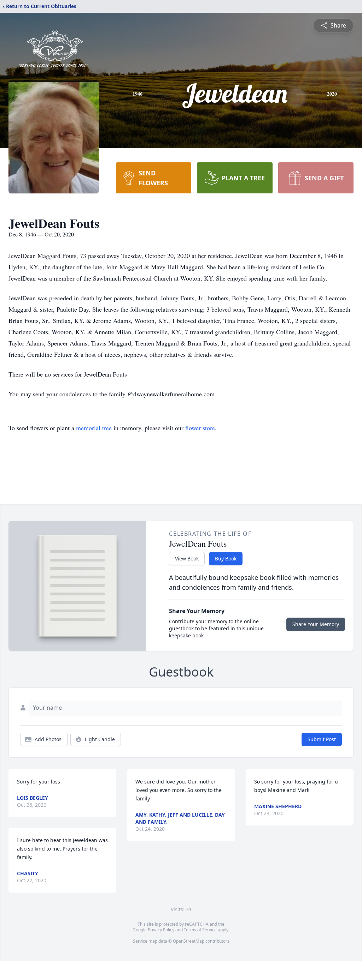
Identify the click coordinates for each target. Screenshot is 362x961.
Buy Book (226, 558)
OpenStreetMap (188, 941)
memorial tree (94, 428)
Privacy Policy (161, 930)
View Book (187, 558)
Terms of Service (200, 930)
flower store (200, 428)
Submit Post (322, 739)
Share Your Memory (315, 624)
